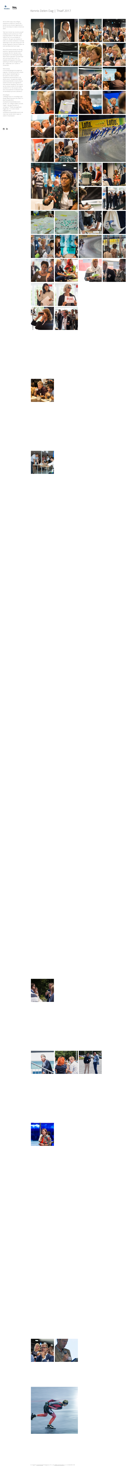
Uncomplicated (39, 1465)
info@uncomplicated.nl (59, 1465)
